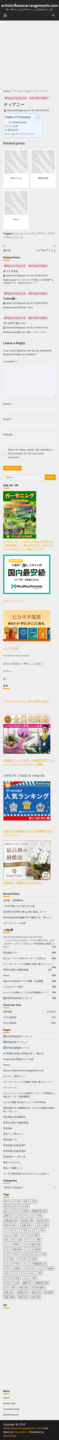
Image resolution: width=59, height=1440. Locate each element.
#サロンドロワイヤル (16, 1206)
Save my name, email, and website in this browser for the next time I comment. (30, 453)
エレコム (10, 1235)
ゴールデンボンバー (14, 323)
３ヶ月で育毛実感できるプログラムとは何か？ (26, 1173)
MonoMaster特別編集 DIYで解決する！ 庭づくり (27, 917)
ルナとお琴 (12, 126)
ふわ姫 (25, 1225)
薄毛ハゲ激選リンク (13, 1168)
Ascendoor (20, 1432)
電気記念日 (12, 129)
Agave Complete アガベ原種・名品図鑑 (23, 981)
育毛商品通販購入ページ (18, 1047)
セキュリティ (12, 1240)
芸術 (9, 1297)
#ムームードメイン (16, 1211)
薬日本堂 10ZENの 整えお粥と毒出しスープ (24, 911)
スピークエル (29, 1235)
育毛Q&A (7, 1128)
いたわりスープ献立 (13, 986)
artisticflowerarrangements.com (29, 5)
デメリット (32, 1240)
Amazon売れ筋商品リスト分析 (18, 1059)
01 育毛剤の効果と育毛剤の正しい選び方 (23, 1053)
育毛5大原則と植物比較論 (16, 969)
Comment (10, 361)
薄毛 (23, 1297)
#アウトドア (12, 1201)
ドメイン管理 (12, 1249)
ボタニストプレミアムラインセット (22, 1273)
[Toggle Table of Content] (35, 117)
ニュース (30, 233)
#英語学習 (39, 1211)
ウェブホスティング (16, 1230)
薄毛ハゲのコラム (12, 1162)
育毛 (8, 1292)
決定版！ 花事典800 (13, 900)
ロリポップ (11, 1283)
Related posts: (20, 122)
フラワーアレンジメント (39, 1268)
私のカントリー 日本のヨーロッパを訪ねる (24, 958)
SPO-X (10, 1225)
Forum (6, 975)
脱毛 (36, 1292)
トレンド (18, 233)
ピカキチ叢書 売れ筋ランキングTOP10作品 (24, 1102)
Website (8, 434)
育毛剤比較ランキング (17, 1042)
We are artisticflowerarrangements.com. (23, 1070)
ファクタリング (26, 1259)
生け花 (38, 1287)
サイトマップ (9, 1087)
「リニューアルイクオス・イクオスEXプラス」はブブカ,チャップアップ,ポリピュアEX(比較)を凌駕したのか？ (29, 943)
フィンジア (11, 1264)
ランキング (11, 1278)
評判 (35, 1297)
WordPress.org (10, 1414)
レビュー (29, 1278)
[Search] (53, 15)
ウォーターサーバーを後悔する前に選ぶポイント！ (28, 964)
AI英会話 (10, 1221)
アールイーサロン (40, 98)
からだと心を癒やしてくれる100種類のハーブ (26, 992)
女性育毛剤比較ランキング (19, 998)
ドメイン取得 (31, 1244)
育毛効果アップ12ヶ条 (14, 1156)
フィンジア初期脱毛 (34, 1264)
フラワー (41, 233)
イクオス (41, 1225)
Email (7, 419)
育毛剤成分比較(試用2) (14, 1151)
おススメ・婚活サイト (14, 1076)
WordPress (9, 1435)
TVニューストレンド (16, 98)
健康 (27, 1283)
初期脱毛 (41, 1283)
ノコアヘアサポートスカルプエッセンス (24, 1254)
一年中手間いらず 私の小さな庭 (19, 906)
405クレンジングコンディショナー (22, 1216)
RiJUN (42, 1221)
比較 (23, 1287)
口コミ (9, 1287)
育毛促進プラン (11, 952)
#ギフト (30, 1201)
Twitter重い (10, 298)
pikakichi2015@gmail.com (18, 110)
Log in (6, 1397)
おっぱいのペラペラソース (20, 133)
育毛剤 (22, 1292)
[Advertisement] (29, 51)
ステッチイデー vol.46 (14, 923)
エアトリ (38, 1230)
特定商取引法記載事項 (14, 1117)
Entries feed (9, 1403)
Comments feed (11, 1409)
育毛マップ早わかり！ (14, 1134)
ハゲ (8, 1259)
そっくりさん (10, 271)
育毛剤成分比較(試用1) (14, 1145)
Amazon (27, 1221)
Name (7, 403)
